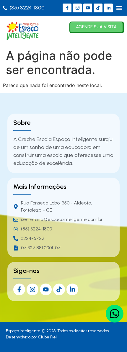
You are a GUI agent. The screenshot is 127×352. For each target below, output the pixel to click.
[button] (119, 8)
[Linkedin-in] (108, 8)
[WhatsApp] (114, 313)
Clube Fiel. (48, 337)
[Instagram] (77, 8)
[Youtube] (87, 8)
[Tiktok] (98, 8)
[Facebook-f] (67, 8)
